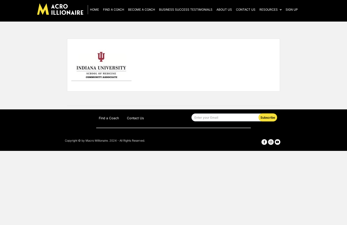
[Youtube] (277, 142)
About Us (224, 9)
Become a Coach (141, 9)
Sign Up (292, 9)
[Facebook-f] (264, 142)
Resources (268, 9)
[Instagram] (271, 142)
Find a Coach (113, 9)
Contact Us (245, 9)
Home (94, 9)
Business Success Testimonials (185, 9)
